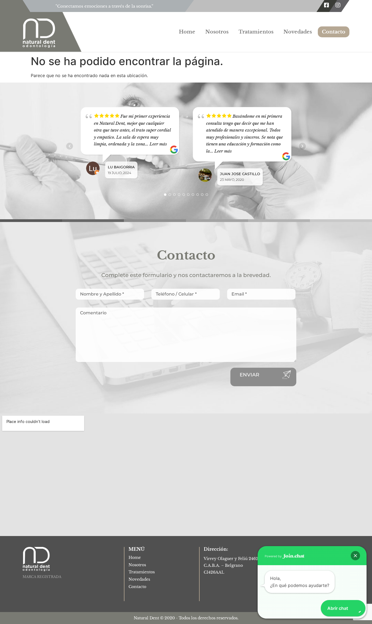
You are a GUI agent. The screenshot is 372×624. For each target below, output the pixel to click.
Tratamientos (256, 32)
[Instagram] (338, 5)
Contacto (333, 32)
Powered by (273, 556)
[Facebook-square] (326, 5)
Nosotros (216, 32)
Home (187, 32)
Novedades (297, 32)
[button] (355, 555)
